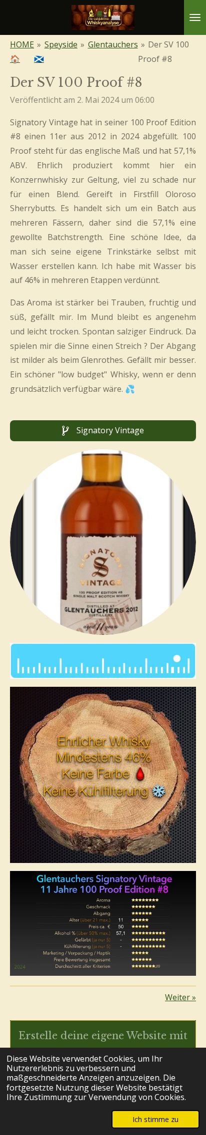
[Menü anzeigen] (195, 17)
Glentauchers (113, 44)
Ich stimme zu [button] (155, 1119)
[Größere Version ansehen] (103, 542)
